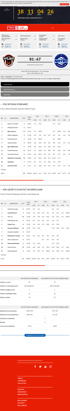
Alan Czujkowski (13, 239)
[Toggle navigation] (52, 28)
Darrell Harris (12, 247)
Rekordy (7, 95)
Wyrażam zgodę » (64, 4)
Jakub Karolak (12, 143)
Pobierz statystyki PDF (35, 335)
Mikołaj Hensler (13, 127)
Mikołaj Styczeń (13, 220)
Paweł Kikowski (13, 150)
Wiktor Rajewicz (13, 135)
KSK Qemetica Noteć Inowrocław (22, 189)
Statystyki (8, 84)
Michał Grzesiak (13, 209)
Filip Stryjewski (12, 251)
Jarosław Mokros (13, 154)
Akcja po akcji (9, 89)
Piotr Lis (10, 216)
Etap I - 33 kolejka (6, 76)
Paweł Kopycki (12, 139)
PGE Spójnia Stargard (15, 104)
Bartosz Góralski (13, 124)
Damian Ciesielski (13, 232)
